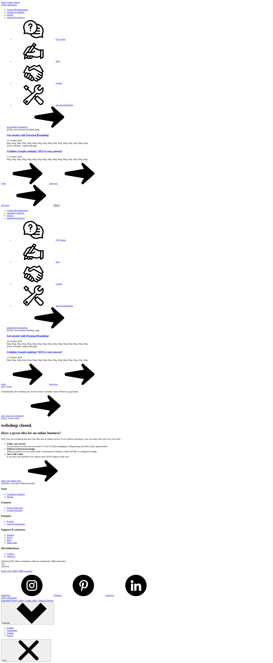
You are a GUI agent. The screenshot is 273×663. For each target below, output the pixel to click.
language (6, 623)
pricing (10, 15)
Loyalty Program (14, 510)
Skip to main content (10, 2)
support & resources (16, 17)
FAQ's (10, 537)
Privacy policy (17, 600)
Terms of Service (45, 600)
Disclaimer (6, 600)
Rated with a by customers (16, 571)
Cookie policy (31, 600)
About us (11, 556)
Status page (12, 542)
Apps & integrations (16, 524)
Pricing (10, 497)
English (10, 628)
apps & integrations (64, 105)
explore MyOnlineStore (17, 10)
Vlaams (10, 633)
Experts (10, 521)
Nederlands (12, 630)
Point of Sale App (15, 508)
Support (10, 535)
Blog (9, 540)
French (10, 635)
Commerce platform (16, 494)
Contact (10, 554)
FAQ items (61, 39)
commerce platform (15, 12)
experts (59, 83)
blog (58, 61)
